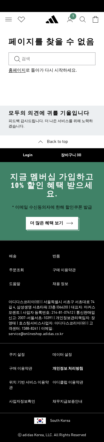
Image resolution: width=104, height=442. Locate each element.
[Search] (82, 19)
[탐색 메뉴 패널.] (8, 19)
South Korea (60, 421)
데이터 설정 (62, 355)
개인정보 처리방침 (68, 368)
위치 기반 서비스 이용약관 (29, 385)
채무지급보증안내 (67, 401)
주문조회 (16, 270)
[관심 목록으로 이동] (21, 19)
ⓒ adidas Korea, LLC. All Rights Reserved (52, 435)
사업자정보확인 (22, 401)
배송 (13, 256)
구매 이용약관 (64, 270)
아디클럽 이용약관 (68, 382)
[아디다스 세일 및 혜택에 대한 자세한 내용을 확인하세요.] (52, 6)
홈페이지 (17, 70)
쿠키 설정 (17, 355)
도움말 (14, 284)
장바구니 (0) (71, 155)
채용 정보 (60, 284)
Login (28, 155)
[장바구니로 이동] (95, 19)
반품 (56, 256)
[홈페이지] (52, 21)
